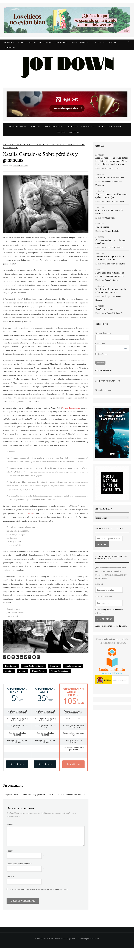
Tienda (74, 42)
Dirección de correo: (103, 596)
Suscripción (9, 42)
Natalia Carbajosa (20, 165)
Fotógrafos (62, 42)
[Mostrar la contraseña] (125, 348)
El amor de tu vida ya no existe (109, 177)
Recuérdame (102, 354)
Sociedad (74, 132)
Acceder (22, 42)
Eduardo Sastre (111, 280)
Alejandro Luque (112, 168)
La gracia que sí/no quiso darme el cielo (58, 144)
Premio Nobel (38, 671)
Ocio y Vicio (115, 126)
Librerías (85, 42)
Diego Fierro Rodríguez (115, 263)
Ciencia (34, 126)
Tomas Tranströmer (59, 671)
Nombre (10, 850)
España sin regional (104, 309)
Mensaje (10, 823)
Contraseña (100, 343)
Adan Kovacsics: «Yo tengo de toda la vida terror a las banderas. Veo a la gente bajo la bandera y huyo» (111, 161)
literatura (54, 666)
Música (101, 126)
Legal (111, 42)
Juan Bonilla (110, 217)
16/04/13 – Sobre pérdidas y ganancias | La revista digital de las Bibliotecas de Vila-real (49, 794)
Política (61, 132)
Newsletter (10, 47)
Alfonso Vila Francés (113, 313)
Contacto (97, 42)
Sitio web (10, 876)
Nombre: (99, 583)
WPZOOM (94, 938)
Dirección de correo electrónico (19, 863)
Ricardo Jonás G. (112, 231)
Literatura (10, 147)
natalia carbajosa (73, 666)
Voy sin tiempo (102, 227)
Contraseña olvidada (103, 370)
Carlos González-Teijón (114, 201)
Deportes (73, 126)
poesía (22, 671)
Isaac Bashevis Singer (33, 666)
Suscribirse (17, 764)
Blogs (26, 144)
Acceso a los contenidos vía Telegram (111, 625)
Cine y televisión (53, 126)
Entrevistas (87, 126)
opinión (8, 671)
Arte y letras (16, 126)
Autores (48, 42)
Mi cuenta (34, 42)
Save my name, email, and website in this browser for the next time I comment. (39, 889)
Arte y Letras (12, 144)
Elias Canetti (10, 666)
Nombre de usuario (103, 333)
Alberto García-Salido (114, 247)
